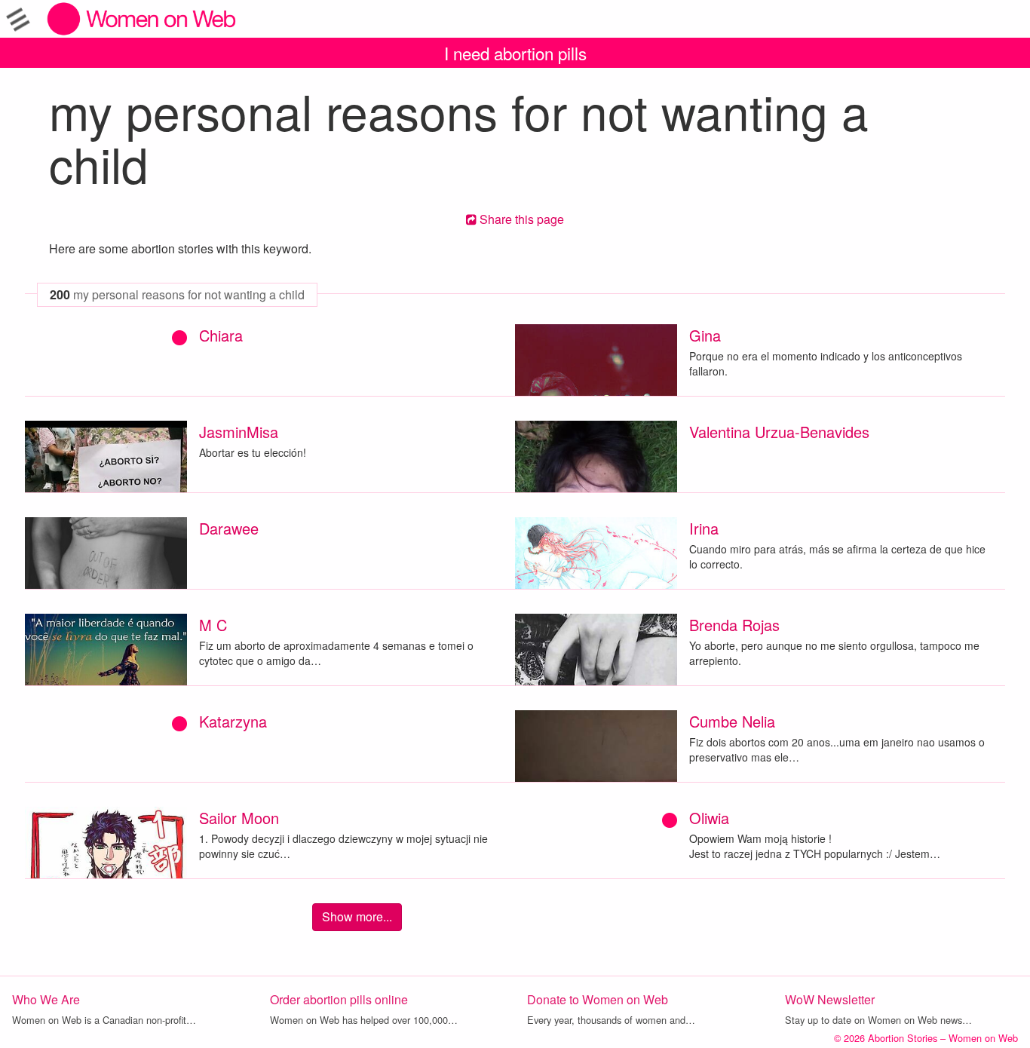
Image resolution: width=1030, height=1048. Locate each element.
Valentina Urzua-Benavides (779, 432)
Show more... (357, 916)
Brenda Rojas (734, 625)
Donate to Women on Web (597, 999)
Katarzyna (233, 721)
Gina (705, 335)
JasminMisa (238, 432)
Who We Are (46, 999)
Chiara (221, 335)
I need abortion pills (515, 53)
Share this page (520, 219)
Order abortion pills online (339, 999)
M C (213, 625)
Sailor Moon (239, 818)
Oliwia (709, 818)
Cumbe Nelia (732, 721)
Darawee (229, 528)
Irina (704, 528)
